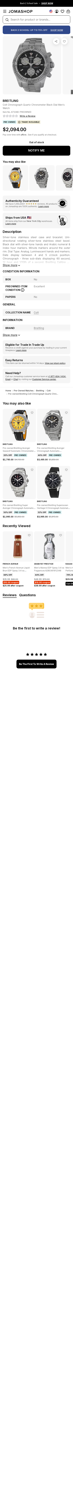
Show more (10, 265)
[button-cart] (68, 11)
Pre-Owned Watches (23, 390)
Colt (49, 390)
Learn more (43, 206)
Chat (15, 379)
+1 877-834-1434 (57, 376)
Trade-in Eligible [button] (30, 122)
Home (8, 390)
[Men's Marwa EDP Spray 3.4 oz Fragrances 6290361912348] (60, 535)
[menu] (5, 11)
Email (8, 379)
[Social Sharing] (56, 41)
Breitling (40, 390)
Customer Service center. (44, 379)
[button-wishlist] (62, 11)
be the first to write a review (36, 663)
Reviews (10, 595)
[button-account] (57, 11)
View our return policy (55, 363)
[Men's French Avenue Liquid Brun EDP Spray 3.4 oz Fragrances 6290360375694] (29, 535)
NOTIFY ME (36, 150)
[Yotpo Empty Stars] (10, 116)
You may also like (14, 161)
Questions (27, 595)
